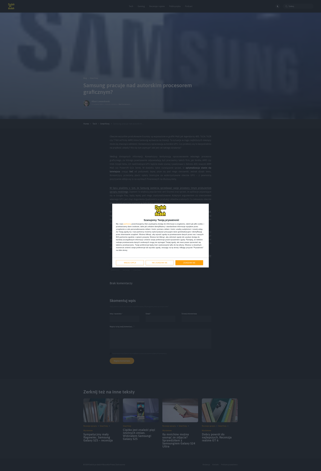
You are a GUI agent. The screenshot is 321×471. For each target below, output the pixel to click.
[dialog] (160, 235)
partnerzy (127, 224)
